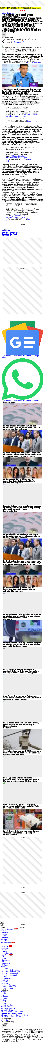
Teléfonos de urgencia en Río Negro (14, 1015)
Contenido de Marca (8, 987)
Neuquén (4, 992)
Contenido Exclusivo (8, 985)
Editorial (5, 968)
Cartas (4, 977)
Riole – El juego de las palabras (12, 1012)
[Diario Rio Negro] (2, 1028)
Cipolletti (4, 998)
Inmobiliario (5, 983)
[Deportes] (3, 12)
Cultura (3, 950)
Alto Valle (4, 993)
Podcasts (4, 982)
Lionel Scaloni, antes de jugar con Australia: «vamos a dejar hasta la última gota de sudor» (21, 91)
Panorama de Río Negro (11, 972)
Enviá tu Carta (7, 978)
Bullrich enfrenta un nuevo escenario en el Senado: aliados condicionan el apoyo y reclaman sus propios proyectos (22, 454)
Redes (3, 944)
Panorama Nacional (9, 975)
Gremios (5, 932)
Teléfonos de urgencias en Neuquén (14, 1017)
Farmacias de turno (8, 1010)
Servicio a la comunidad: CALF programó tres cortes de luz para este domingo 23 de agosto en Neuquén (22, 753)
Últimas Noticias (9, 929)
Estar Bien (6, 955)
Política (3, 931)
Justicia (4, 934)
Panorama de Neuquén (10, 970)
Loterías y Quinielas (8, 1008)
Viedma (3, 1000)
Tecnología (6, 963)
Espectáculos (7, 953)
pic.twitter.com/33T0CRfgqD (16, 158)
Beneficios (4, 1020)
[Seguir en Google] (2, 53)
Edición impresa (7, 988)
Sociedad (4, 957)
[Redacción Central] (4, 33)
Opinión (4, 967)
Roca (2, 995)
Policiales (4, 980)
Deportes (10, 13)
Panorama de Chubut (10, 973)
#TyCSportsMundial (30, 115)
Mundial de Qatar (33, 63)
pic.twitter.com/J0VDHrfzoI (16, 218)
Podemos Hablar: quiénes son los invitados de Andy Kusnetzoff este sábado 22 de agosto (19, 481)
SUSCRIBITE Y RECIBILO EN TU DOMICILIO (20, 8)
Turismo (4, 939)
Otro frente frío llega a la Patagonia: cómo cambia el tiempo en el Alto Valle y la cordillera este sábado (22, 698)
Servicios (4, 941)
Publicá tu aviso (7, 1005)
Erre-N (4, 951)
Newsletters (7, 943)
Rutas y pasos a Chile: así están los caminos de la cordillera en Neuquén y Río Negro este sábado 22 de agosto (21, 671)
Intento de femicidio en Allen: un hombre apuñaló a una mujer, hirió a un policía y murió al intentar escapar (22, 507)
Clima (4, 958)
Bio (3, 962)
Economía (4, 937)
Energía (4, 936)
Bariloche (4, 997)
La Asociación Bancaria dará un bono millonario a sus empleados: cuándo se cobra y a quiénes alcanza (21, 427)
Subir (4, 1026)
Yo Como (5, 965)
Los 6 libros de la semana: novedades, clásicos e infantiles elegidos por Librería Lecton (21, 724)
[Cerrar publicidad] (2, 922)
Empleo (3, 1003)
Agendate (6, 946)
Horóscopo (6, 960)
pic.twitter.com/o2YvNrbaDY (16, 116)
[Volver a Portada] (22, 10)
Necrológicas (6, 1007)
